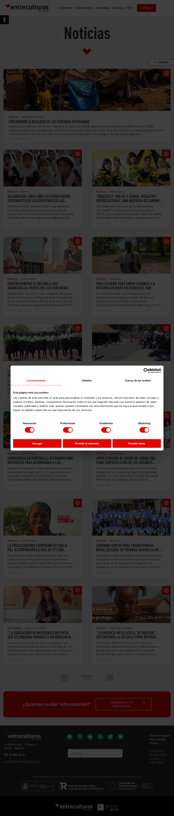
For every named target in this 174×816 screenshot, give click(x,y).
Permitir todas (136, 443)
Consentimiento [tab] (36, 380)
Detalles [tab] (87, 380)
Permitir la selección (87, 443)
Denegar (37, 443)
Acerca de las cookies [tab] (138, 380)
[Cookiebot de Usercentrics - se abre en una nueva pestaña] (146, 370)
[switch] (68, 430)
